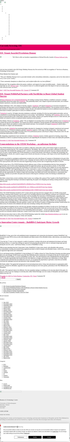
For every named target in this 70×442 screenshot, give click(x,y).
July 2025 (6, 302)
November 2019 (7, 344)
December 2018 (7, 351)
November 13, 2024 (5, 140)
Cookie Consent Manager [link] (9, 426)
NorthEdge (22, 101)
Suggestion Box (14, 34)
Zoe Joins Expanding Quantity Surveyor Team (16, 292)
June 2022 (6, 322)
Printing (12, 25)
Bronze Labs (14, 86)
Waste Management (15, 31)
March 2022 (6, 325)
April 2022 (6, 324)
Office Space (6, 10)
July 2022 (6, 321)
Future (35, 276)
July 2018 (6, 356)
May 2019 (6, 347)
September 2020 (7, 338)
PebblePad (24, 100)
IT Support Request (15, 22)
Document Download (16, 33)
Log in (5, 383)
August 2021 (6, 333)
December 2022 (7, 314)
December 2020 (7, 336)
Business (18, 90)
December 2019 (7, 342)
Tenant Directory (11, 36)
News (5, 39)
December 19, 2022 (5, 218)
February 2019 (7, 350)
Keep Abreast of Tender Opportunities (13, 290)
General (26, 90)
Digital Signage (14, 27)
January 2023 (7, 313)
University (6, 377)
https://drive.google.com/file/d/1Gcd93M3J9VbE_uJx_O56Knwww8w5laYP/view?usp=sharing (26, 187)
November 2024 (7, 304)
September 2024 (7, 305)
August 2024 (6, 307)
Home (5, 6)
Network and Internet (16, 20)
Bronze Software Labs (61, 57)
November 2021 (7, 330)
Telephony (13, 23)
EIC (22, 90)
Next (3, 277)
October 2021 (7, 331)
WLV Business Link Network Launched (14, 289)
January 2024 (7, 310)
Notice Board (14, 14)
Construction (26, 276)
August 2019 (6, 345)
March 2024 (6, 308)
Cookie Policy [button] (55, 431)
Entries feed (6, 385)
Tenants (5, 11)
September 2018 (7, 355)
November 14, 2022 (5, 276)
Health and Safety (15, 28)
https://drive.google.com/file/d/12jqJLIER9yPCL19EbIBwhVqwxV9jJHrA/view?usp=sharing (25, 184)
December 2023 (7, 311)
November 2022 (7, 316)
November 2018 (7, 353)
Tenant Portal (10, 13)
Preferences (21, 437)
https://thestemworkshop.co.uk (53, 214)
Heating (12, 30)
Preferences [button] (26, 433)
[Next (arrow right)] (2, 441)
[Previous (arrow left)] (0, 441)
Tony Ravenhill (11, 90)
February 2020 (7, 339)
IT (29, 90)
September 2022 (7, 319)
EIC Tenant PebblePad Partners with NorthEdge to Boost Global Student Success (25, 287)
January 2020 (7, 341)
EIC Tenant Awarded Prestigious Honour (14, 286)
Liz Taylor (14, 276)
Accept (49, 437)
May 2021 (6, 334)
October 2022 (7, 318)
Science (30, 218)
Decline (35, 437)
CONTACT (3, 42)
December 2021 (7, 328)
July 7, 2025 (3, 90)
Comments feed (7, 387)
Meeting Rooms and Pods (17, 16)
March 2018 (6, 358)
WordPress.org (7, 388)
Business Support (8, 37)
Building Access (14, 17)
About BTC (6, 8)
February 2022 (7, 327)
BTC (4, 364)
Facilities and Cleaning (16, 19)
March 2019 (6, 348)
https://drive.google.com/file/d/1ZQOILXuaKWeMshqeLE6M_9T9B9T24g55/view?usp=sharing (26, 190)
